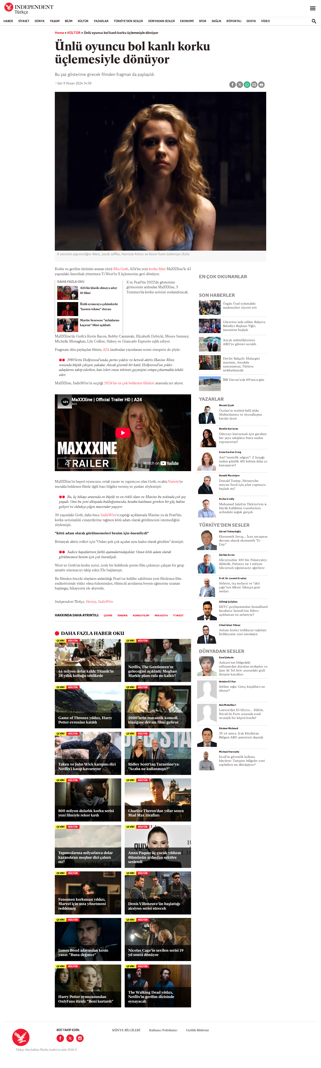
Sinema (122, 615)
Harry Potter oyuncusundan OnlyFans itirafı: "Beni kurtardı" (85, 999)
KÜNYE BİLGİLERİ (126, 1030)
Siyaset (23, 21)
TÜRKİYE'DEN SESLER (128, 21)
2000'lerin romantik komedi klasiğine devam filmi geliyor (153, 720)
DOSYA (251, 21)
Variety (173, 482)
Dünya (40, 21)
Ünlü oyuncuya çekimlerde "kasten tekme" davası (99, 307)
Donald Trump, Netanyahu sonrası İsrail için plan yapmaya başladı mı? (242, 485)
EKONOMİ (187, 21)
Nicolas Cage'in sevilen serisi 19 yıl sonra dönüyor (155, 953)
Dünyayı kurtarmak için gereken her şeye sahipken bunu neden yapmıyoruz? (243, 438)
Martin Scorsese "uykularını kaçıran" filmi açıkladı (99, 323)
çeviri (108, 615)
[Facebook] (60, 1038)
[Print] (261, 84)
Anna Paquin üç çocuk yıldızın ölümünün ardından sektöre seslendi (154, 857)
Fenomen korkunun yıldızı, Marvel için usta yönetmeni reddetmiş (82, 904)
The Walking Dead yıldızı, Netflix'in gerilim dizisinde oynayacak (151, 997)
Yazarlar (101, 21)
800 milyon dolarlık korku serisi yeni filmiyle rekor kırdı (86, 813)
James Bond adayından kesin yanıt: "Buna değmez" (83, 953)
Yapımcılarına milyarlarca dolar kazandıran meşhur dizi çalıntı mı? (85, 857)
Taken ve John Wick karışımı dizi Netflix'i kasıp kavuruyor (87, 767)
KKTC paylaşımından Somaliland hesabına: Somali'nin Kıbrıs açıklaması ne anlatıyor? (243, 611)
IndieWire (108, 515)
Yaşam (55, 21)
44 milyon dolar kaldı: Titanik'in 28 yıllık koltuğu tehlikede (86, 674)
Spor (202, 21)
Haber (8, 21)
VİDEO (265, 21)
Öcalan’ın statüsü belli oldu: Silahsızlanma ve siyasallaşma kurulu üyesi (240, 414)
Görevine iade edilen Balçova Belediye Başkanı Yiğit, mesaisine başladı (244, 326)
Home (59, 33)
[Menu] (312, 8)
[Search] (314, 21)
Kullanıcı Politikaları (163, 1030)
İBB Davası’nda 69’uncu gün (243, 380)
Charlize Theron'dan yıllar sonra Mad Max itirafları (156, 813)
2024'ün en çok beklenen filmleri (129, 383)
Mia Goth (120, 269)
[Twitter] (70, 1038)
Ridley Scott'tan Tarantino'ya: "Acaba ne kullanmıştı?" (153, 767)
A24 (106, 350)
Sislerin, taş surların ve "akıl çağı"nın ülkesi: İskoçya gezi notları (239, 587)
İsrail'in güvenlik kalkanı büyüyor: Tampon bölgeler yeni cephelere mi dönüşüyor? (242, 761)
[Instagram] (80, 1038)
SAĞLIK (216, 21)
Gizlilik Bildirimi (197, 1030)
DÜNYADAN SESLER (161, 21)
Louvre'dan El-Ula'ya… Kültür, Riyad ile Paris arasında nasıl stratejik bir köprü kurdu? (241, 714)
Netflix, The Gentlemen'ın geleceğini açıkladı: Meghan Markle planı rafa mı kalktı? (152, 671)
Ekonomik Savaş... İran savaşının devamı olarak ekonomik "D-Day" (243, 540)
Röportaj (233, 21)
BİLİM (68, 21)
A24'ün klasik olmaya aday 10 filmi (98, 291)
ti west (178, 615)
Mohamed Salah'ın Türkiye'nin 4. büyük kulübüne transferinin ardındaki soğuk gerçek (243, 508)
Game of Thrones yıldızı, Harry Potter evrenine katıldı (85, 720)
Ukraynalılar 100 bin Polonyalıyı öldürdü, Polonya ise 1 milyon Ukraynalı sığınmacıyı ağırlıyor (243, 564)
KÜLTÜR (83, 21)
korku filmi (157, 269)
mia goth (161, 615)
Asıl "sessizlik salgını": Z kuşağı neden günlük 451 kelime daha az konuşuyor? (243, 461)
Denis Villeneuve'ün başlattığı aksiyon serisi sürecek (154, 906)
